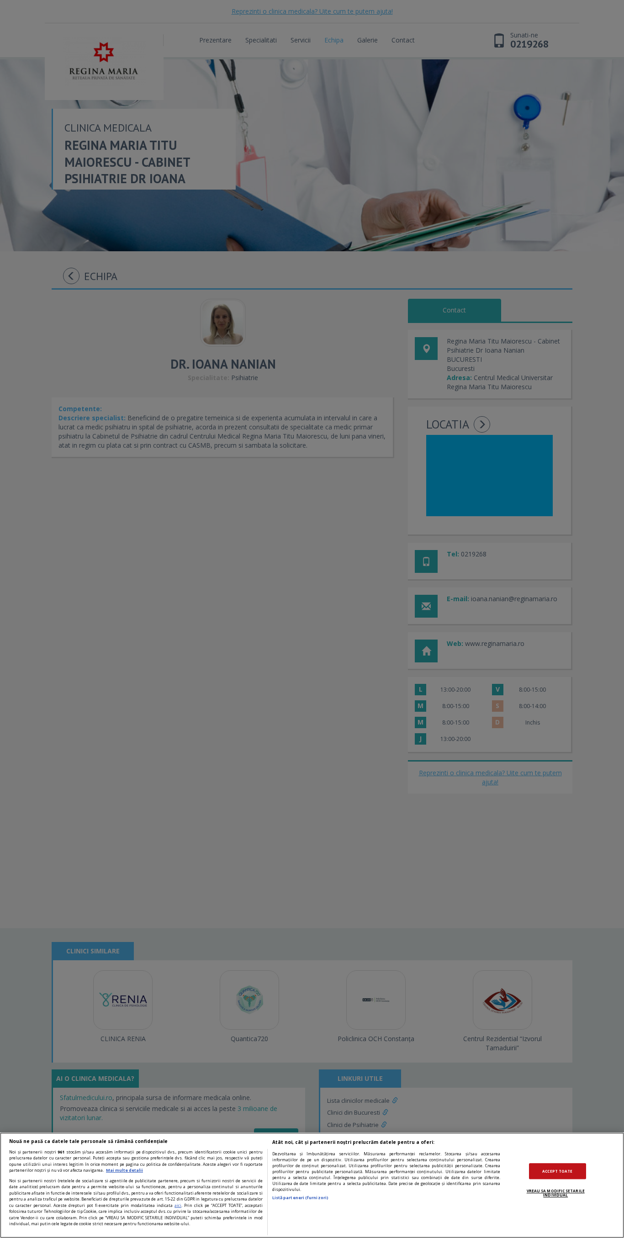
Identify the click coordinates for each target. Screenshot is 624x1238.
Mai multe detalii (124, 1170)
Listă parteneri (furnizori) (300, 1198)
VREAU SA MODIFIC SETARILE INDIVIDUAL (556, 1193)
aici (178, 1205)
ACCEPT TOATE (557, 1171)
